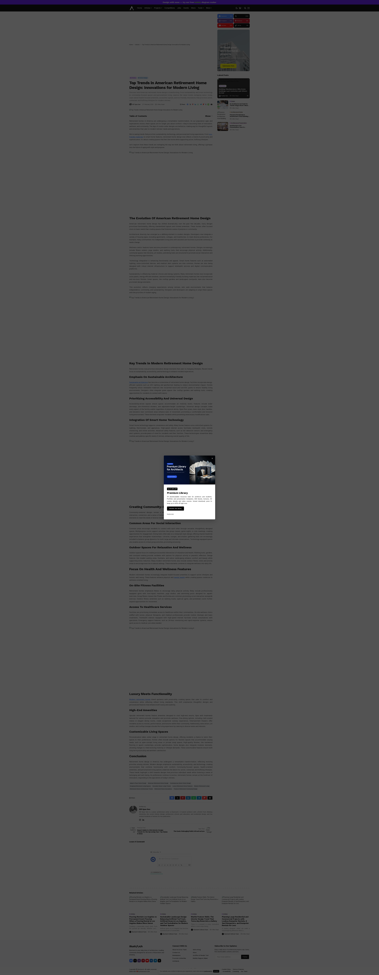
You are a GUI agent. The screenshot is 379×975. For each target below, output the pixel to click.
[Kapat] (212, 458)
